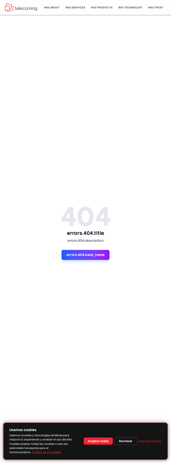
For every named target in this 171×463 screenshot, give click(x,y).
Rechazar (125, 441)
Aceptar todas (98, 441)
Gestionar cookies (150, 441)
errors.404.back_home (85, 255)
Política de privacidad (46, 452)
